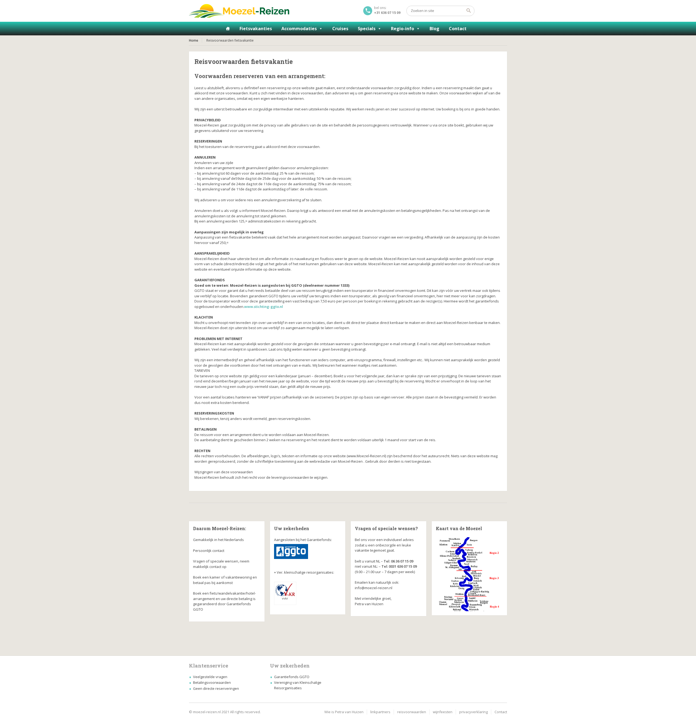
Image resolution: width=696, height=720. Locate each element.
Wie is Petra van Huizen (343, 711)
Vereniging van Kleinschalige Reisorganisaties (297, 685)
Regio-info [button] (402, 29)
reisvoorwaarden (411, 711)
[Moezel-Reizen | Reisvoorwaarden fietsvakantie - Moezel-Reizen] (239, 11)
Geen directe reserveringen (216, 688)
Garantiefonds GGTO (291, 676)
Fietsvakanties (256, 29)
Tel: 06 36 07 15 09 (398, 561)
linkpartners (380, 711)
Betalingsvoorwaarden (212, 682)
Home (193, 40)
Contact (458, 29)
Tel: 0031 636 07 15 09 (399, 566)
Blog (434, 29)
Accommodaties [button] (299, 29)
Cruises (340, 29)
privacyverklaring (473, 711)
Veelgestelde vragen (210, 676)
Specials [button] (366, 29)
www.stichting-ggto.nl (263, 306)
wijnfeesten (442, 711)
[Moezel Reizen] (228, 28)
